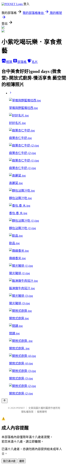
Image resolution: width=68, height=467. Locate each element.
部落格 (22, 61)
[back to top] (5, 400)
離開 (21, 461)
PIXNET (20, 408)
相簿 (9, 61)
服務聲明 (42, 411)
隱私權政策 (27, 411)
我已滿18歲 (9, 461)
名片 (35, 61)
